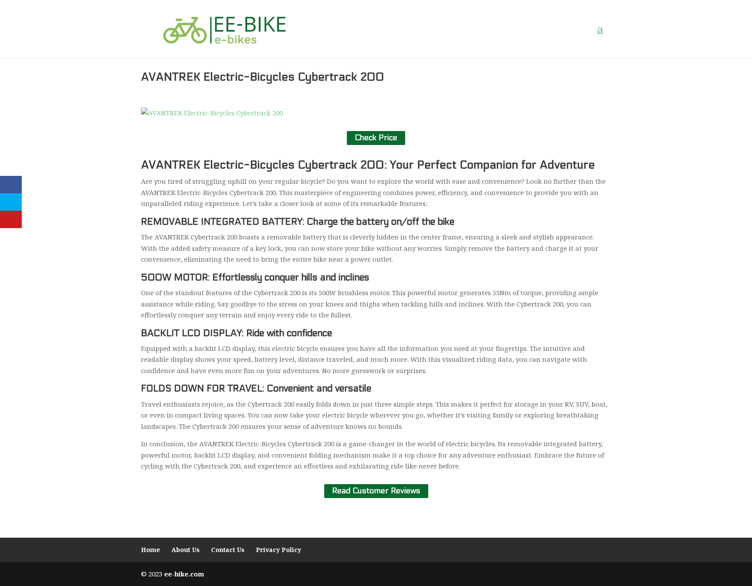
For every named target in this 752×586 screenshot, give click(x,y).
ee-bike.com (184, 573)
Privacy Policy (278, 550)
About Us (185, 550)
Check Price (376, 137)
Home (150, 550)
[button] (604, 29)
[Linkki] (224, 29)
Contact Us (228, 550)
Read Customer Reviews (376, 491)
